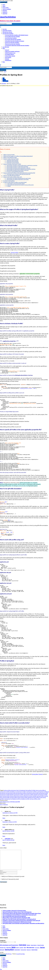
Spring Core (29, 949)
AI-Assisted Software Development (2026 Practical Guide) (17, 922)
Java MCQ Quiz (6, 47)
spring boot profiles (18, 794)
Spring (4, 79)
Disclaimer (5, 10)
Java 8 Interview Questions (11, 38)
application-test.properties (12, 161)
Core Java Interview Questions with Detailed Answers (16, 35)
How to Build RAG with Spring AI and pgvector (14, 916)
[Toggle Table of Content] (1, 152)
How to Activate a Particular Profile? (12, 164)
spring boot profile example (6, 794)
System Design (34, 949)
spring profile (6, 796)
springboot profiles (25, 799)
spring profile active (14, 796)
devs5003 (3, 83)
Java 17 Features (4, 804)
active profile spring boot (10, 790)
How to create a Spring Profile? (11, 159)
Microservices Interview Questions (12, 44)
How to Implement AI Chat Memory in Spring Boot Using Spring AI (19, 915)
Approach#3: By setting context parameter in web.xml (18, 167)
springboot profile (15, 799)
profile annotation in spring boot (14, 791)
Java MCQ (21, 947)
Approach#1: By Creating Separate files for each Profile (19, 178)
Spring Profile (14, 252)
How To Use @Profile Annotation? (12, 175)
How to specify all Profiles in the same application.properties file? (19, 173)
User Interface (8, 57)
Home (4, 4)
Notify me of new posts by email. (10, 879)
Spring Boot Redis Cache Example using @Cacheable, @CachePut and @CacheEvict (23, 923)
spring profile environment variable (27, 796)
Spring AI (7, 50)
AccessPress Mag (20, 954)
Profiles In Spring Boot (9, 181)
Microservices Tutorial (7, 32)
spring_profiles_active (35, 799)
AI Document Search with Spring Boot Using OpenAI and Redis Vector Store (22, 913)
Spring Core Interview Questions (12, 42)
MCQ (25, 947)
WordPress (9, 954)
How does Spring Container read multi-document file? (18, 174)
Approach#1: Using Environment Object (16, 183)
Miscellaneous (8, 60)
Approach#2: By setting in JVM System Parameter (17, 166)
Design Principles (40, 945)
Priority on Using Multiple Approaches (15, 171)
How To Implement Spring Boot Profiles (25, 790)
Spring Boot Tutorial (7, 30)
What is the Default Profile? (10, 157)
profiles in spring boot (38, 791)
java (5, 71)
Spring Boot (5, 81)
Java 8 (17, 947)
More (4, 48)
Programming (37, 947)
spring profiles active (15, 797)
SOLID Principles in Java (10, 53)
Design (28, 945)
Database (7, 59)
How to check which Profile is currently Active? (15, 182)
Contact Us (5, 12)
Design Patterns (34, 945)
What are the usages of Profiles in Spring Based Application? (18, 156)
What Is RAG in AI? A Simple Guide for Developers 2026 (16, 917)
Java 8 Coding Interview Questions (12, 36)
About (4, 6)
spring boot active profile (32, 793)
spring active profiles (21, 793)
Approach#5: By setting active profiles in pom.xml (17, 170)
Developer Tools (3, 947)
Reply (4, 818)
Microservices (30, 947)
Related (9, 186)
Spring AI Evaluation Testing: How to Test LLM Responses (17, 912)
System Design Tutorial (10, 56)
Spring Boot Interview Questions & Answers (14, 41)
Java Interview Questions (8, 33)
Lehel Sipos (8, 838)
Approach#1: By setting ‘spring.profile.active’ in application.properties (22, 165)
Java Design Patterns (9, 54)
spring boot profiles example (31, 794)
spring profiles (6, 797)
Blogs (4, 62)
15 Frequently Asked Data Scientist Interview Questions (17, 45)
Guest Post (5, 13)
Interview (8, 947)
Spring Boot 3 (17, 949)
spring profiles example (26, 797)
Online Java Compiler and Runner (12, 51)
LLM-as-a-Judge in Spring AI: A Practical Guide (14, 910)
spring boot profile (43, 793)
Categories (2, 940)
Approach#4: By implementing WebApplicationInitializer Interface (21, 169)
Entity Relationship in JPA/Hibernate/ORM (10, 801)
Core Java (5, 29)
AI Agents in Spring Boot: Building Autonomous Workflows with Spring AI (21, 920)
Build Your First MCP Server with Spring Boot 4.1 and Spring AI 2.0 (19, 919)
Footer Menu (3, 955)
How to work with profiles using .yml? (13, 177)
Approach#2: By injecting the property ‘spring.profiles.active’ (20, 184)
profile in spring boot (27, 791)
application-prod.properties (13, 162)
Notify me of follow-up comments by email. (13, 876)
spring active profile (11, 793)
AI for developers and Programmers (9, 945)
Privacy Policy (6, 7)
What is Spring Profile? (9, 154)
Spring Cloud (23, 949)
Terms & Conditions (7, 9)
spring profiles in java (37, 797)
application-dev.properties (12, 160)
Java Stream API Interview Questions (13, 39)
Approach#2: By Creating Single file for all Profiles (18, 179)
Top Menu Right (4, 2)
